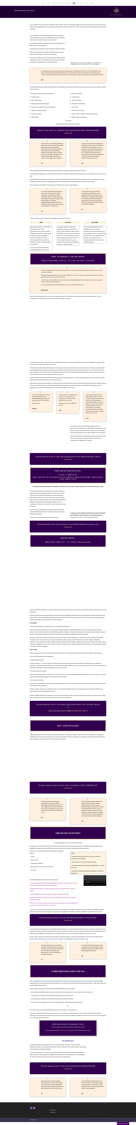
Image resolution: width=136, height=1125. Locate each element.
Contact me (68, 133)
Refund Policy (52, 1112)
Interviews (80, 3)
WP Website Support (102, 1119)
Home (43, 3)
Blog (86, 3)
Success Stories (67, 3)
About (48, 3)
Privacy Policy (52, 1110)
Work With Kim (55, 3)
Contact (91, 3)
